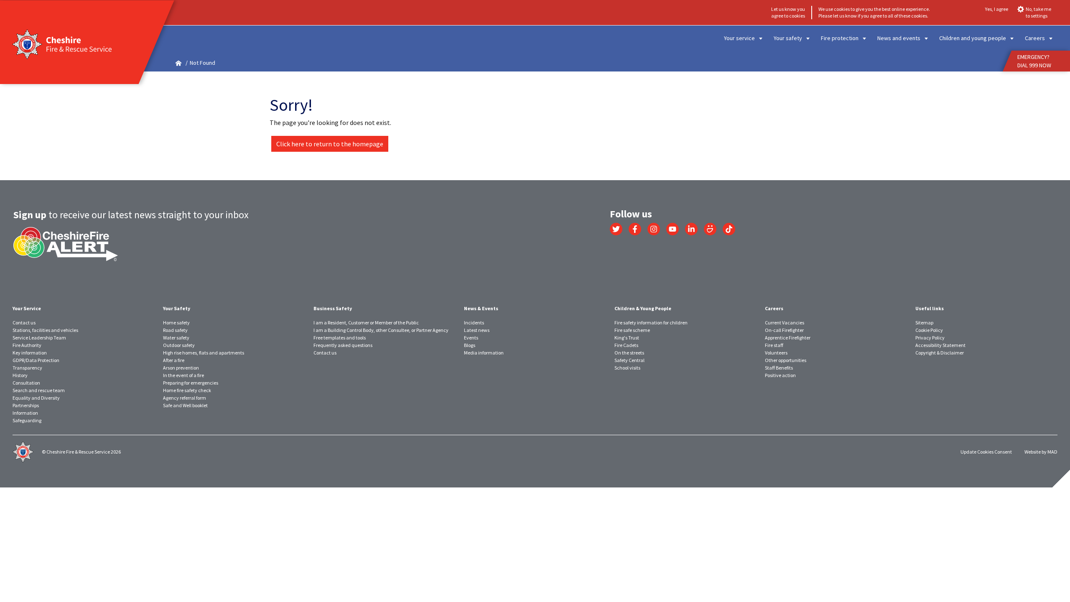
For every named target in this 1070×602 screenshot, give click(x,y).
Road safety (175, 330)
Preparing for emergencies (190, 383)
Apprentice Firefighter (787, 337)
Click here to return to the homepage (329, 144)
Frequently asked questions (342, 345)
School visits (627, 368)
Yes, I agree (996, 9)
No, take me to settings (1038, 12)
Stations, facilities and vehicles (45, 330)
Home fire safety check (187, 390)
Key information (30, 352)
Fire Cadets (626, 345)
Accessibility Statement (940, 345)
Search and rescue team (39, 390)
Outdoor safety (179, 345)
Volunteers (776, 352)
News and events (898, 38)
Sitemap (924, 322)
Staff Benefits (779, 368)
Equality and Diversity (36, 398)
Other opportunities (785, 360)
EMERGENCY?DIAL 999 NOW (1034, 61)
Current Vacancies (784, 322)
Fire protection (840, 38)
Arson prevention (181, 368)
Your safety (788, 38)
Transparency (27, 368)
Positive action (780, 375)
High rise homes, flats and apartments (203, 352)
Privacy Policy (930, 337)
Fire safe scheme (632, 330)
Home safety (176, 322)
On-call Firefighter (784, 330)
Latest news (476, 330)
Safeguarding (27, 420)
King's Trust (626, 337)
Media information (484, 352)
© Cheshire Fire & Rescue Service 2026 (81, 452)
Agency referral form (184, 398)
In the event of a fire (183, 375)
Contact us (24, 322)
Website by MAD (1040, 452)
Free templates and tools (339, 337)
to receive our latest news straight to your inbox (131, 214)
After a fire (173, 360)
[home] (178, 62)
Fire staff (774, 345)
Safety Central (629, 360)
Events (471, 337)
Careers (1035, 38)
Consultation (26, 383)
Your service (739, 38)
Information (25, 413)
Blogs (469, 345)
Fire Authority (27, 345)
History (20, 375)
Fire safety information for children (651, 322)
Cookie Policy (929, 330)
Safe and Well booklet (185, 405)
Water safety (176, 337)
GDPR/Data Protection (36, 360)
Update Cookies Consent (986, 452)
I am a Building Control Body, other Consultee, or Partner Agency (380, 330)
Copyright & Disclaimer (939, 352)
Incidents (474, 322)
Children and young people (972, 38)
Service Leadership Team (39, 337)
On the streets (629, 352)
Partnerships (26, 405)
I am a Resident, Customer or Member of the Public (366, 322)
